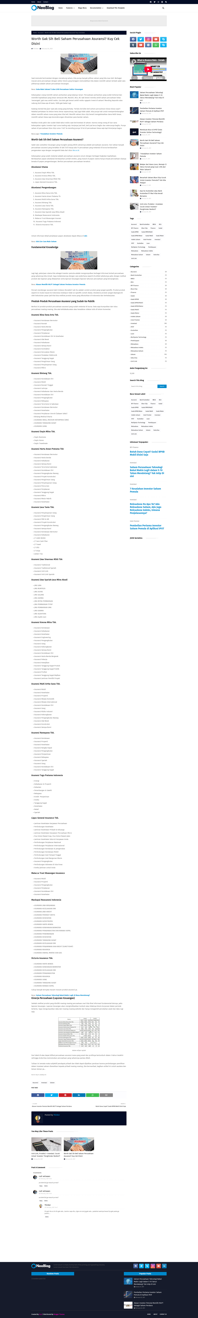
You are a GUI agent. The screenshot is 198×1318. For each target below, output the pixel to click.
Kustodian (140, 243)
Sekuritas (156, 254)
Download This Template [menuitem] (116, 8)
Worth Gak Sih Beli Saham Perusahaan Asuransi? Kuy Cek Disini (79, 1154)
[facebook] (150, 2)
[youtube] (156, 39)
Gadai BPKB (134, 232)
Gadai (160, 228)
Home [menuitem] (60, 8)
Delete (46, 1186)
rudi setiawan (44, 1176)
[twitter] (154, 2)
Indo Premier (147, 239)
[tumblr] (133, 45)
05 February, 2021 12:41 (45, 1178)
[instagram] (158, 2)
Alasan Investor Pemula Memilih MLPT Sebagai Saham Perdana (152, 120)
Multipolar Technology (138, 247)
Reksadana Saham (137, 254)
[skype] (166, 2)
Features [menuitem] (69, 8)
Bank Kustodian (145, 224)
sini (85, 236)
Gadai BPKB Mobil (147, 232)
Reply (41, 1186)
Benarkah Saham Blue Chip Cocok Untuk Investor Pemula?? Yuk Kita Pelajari (153, 180)
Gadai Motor (160, 236)
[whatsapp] (156, 45)
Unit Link (134, 258)
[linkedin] (164, 1266)
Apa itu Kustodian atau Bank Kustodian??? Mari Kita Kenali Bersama (151, 193)
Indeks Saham (135, 239)
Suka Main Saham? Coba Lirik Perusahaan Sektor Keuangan (59, 89)
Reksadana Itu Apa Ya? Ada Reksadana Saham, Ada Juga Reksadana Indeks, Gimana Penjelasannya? (145, 509)
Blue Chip (144, 228)
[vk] (148, 45)
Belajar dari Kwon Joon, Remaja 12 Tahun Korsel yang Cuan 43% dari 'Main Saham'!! (153, 167)
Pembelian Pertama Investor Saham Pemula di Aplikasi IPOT (152, 109)
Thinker (36, 48)
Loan (148, 243)
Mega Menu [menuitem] (82, 8)
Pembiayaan (152, 247)
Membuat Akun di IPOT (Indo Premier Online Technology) (151, 131)
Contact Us (163, 1314)
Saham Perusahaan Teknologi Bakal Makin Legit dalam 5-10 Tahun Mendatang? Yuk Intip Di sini (152, 96)
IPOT (132, 243)
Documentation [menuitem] (95, 8)
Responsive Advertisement (99, 21)
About (39, 2)
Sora (40, 1314)
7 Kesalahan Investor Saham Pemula (151, 155)
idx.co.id (76, 150)
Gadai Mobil (149, 236)
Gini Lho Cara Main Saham (46, 241)
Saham (52, 1083)
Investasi (44, 1083)
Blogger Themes (59, 1314)
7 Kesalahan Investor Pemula (51, 134)
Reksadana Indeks (147, 251)
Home (33, 2)
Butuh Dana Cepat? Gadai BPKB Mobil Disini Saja (147, 453)
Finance (153, 228)
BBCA (154, 224)
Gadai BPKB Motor (136, 236)
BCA (160, 224)
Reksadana (134, 251)
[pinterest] (162, 2)
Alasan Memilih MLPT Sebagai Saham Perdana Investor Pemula (60, 284)
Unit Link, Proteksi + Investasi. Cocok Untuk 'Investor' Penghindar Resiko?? (45, 1154)
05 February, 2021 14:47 (51, 1207)
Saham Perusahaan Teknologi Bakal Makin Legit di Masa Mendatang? (63, 995)
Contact (45, 2)
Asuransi (41, 33)
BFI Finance (134, 228)
